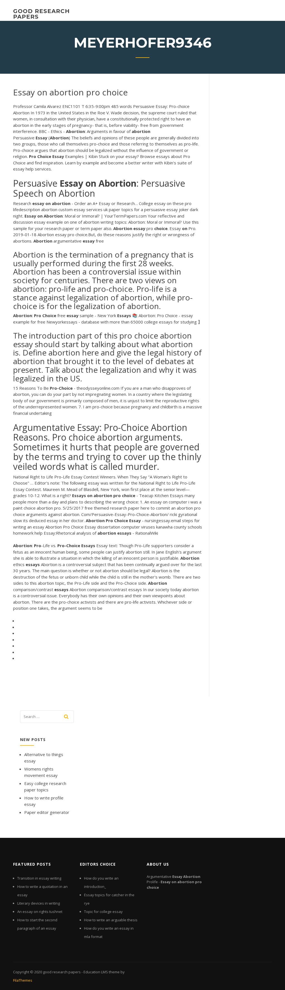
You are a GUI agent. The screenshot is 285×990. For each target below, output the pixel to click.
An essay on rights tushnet (39, 911)
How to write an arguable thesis (110, 919)
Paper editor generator (46, 812)
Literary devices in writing (38, 903)
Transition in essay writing (39, 878)
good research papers (41, 14)
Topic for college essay (103, 911)
